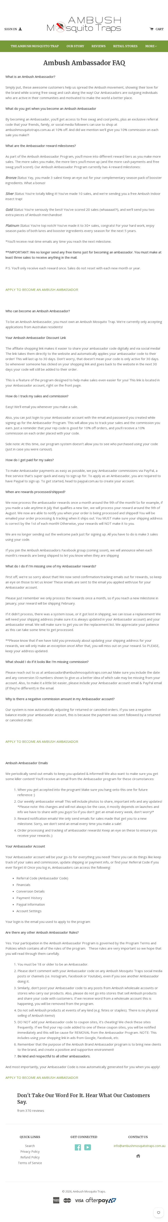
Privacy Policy (30, 1151)
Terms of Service (30, 1163)
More (149, 46)
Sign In (11, 29)
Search (30, 1146)
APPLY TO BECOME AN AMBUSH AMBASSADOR (41, 289)
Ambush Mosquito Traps (89, 1191)
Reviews (99, 46)
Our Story (75, 46)
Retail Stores (125, 46)
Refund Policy (30, 1157)
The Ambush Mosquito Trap (35, 46)
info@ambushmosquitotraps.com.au (139, 1146)
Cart (160, 29)
